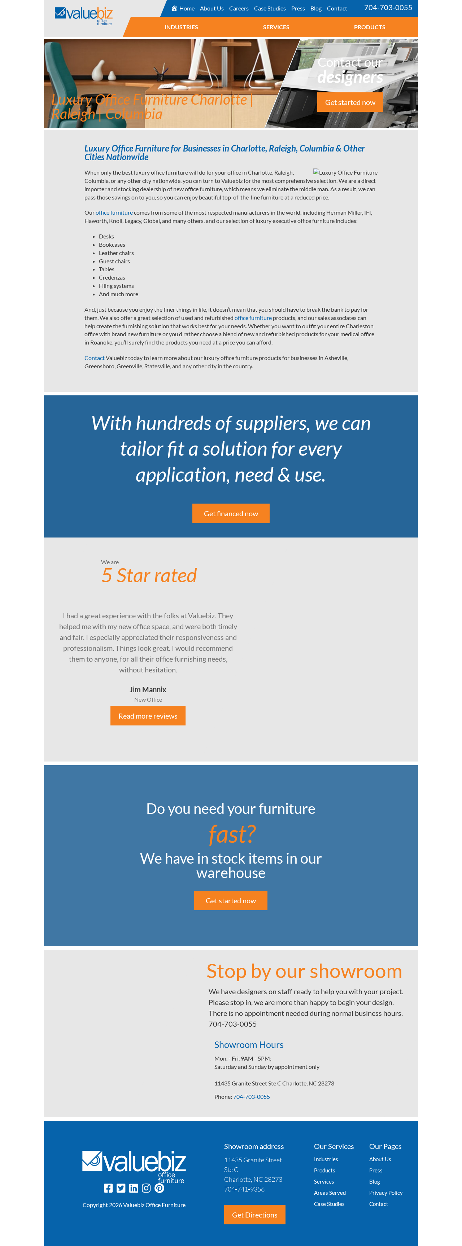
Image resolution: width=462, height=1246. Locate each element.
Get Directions (255, 1214)
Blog (316, 8)
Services (276, 26)
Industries (181, 26)
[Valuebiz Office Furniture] (101, 12)
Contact (337, 8)
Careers (239, 8)
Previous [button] (38, 649)
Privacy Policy (386, 1192)
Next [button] (423, 649)
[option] (231, 650)
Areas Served (330, 1192)
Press (298, 8)
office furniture (114, 212)
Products (369, 26)
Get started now (350, 102)
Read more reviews (148, 715)
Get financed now (231, 513)
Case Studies (270, 8)
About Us (212, 8)
